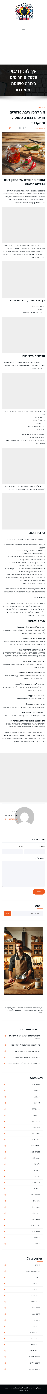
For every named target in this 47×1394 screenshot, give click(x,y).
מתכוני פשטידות (35, 1332)
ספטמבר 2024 (35, 1225)
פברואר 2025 (35, 1195)
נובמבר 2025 (36, 1140)
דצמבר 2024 (36, 1207)
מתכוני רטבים (42, 107)
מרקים (38, 1277)
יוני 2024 (37, 1244)
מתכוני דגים (36, 1289)
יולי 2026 (37, 1091)
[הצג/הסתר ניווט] (23, 29)
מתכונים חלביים (35, 1351)
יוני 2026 (37, 1097)
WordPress (22, 1388)
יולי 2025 (37, 1164)
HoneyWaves (37, 1388)
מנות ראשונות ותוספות (33, 1271)
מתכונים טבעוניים (34, 1357)
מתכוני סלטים (35, 1302)
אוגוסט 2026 (36, 1084)
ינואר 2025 (36, 1201)
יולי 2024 (37, 1238)
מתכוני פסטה (35, 1326)
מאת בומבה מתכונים (40, 128)
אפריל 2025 (36, 1182)
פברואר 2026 (35, 1121)
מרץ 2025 (36, 1189)
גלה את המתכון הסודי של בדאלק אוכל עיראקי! (25, 1045)
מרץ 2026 (36, 1115)
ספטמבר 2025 (35, 1152)
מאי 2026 (37, 1103)
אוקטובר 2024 (35, 1219)
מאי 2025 (37, 1176)
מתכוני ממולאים (35, 1295)
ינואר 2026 (36, 1127)
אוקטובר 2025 (35, 1146)
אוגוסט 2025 (36, 1158)
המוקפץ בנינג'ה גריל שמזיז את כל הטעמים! (26, 1057)
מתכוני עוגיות (36, 1314)
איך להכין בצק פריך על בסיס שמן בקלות (27, 1051)
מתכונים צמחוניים (34, 1369)
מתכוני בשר (36, 1283)
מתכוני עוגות (36, 1308)
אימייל (42, 847)
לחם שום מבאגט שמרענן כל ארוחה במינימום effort (24, 1063)
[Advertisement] (23, 47)
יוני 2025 (37, 1170)
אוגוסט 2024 (36, 1231)
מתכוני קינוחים (35, 1338)
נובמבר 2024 (36, 1213)
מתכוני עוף (36, 1320)
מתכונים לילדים (35, 1363)
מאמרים (37, 1265)
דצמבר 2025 (36, 1133)
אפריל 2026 (36, 1109)
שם (21, 847)
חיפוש (39, 906)
